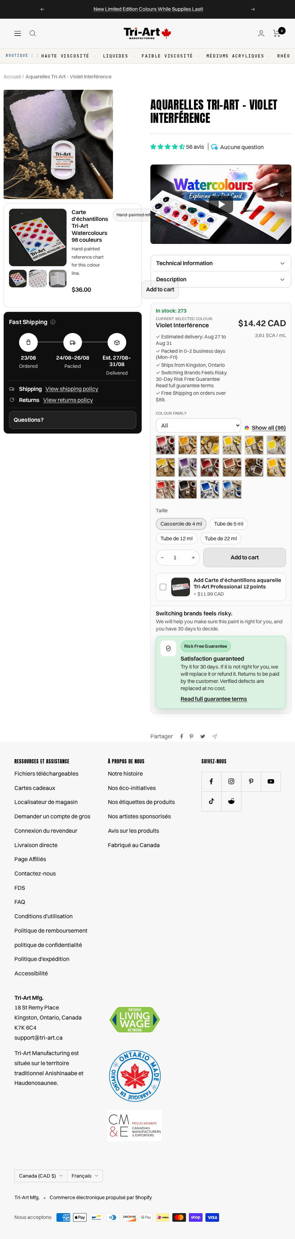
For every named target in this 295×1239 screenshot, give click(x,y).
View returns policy (68, 399)
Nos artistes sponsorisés (139, 816)
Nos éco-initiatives (132, 787)
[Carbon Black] (188, 489)
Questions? (29, 419)
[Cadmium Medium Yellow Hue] (276, 467)
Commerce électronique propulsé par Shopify (101, 1197)
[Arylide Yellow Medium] (232, 445)
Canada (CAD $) (37, 1176)
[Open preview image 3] (58, 278)
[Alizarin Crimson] (165, 445)
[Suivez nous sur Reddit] (231, 801)
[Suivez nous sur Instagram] (231, 781)
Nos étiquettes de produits (141, 801)
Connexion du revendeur (45, 830)
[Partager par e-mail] (214, 736)
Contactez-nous (35, 873)
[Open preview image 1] (18, 278)
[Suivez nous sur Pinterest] (251, 781)
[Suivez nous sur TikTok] (211, 801)
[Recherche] (33, 33)
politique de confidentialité (48, 944)
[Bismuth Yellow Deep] (254, 445)
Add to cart (160, 289)
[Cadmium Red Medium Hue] (165, 489)
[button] (220, 204)
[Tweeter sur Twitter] (203, 736)
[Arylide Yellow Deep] (188, 445)
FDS (19, 887)
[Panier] (277, 33)
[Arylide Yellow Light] (209, 445)
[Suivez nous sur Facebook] (211, 781)
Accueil (12, 76)
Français (81, 1176)
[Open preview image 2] (37, 278)
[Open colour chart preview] (38, 237)
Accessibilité (31, 973)
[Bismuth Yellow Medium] (165, 467)
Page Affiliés (30, 859)
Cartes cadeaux (34, 787)
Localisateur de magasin (46, 801)
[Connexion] (261, 33)
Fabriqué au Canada (134, 845)
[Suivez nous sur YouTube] (271, 781)
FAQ (19, 901)
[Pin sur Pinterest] (191, 736)
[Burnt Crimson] (209, 467)
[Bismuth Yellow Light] (276, 445)
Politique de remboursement (50, 930)
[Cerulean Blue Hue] (232, 489)
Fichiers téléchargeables (46, 773)
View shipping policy (71, 388)
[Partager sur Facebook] (181, 736)
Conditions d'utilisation (43, 916)
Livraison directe (36, 845)
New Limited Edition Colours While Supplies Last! (148, 9)
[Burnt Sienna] (232, 467)
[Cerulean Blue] (209, 489)
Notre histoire (125, 773)
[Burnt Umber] (254, 467)
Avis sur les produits (133, 830)
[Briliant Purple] (188, 467)
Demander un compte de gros (52, 816)
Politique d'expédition (41, 958)
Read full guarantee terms (185, 386)
